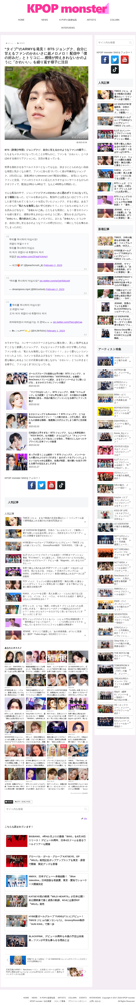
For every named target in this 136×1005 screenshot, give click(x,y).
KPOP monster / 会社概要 (40, 1001)
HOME (26, 998)
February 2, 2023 (53, 265)
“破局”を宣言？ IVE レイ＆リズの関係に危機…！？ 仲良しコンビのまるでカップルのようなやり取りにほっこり (14, 765)
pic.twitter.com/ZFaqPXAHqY (32, 256)
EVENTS (83, 998)
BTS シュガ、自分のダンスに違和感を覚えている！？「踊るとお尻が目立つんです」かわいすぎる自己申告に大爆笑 (14, 718)
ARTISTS (62, 998)
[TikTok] (61, 485)
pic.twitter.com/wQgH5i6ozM (55, 280)
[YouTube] (51, 485)
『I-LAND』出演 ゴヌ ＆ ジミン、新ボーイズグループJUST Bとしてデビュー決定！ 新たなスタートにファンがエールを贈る (78, 695)
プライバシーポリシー (77, 1001)
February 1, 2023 (56, 330)
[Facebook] (31, 485)
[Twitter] (41, 485)
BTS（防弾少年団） (24, 802)
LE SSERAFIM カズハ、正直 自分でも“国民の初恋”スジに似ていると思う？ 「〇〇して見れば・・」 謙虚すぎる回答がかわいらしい (78, 671)
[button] (85, 809)
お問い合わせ (95, 1001)
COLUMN (72, 998)
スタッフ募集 (59, 1001)
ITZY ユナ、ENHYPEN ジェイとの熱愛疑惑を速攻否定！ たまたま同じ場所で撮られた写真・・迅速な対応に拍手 (15, 671)
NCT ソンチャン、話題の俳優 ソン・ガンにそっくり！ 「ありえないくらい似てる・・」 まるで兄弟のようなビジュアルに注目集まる (57, 789)
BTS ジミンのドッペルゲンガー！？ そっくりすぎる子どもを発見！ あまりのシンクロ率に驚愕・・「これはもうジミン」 (35, 789)
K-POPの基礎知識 (47, 998)
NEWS (10, 802)
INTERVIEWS (95, 998)
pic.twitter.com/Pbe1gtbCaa (67, 322)
